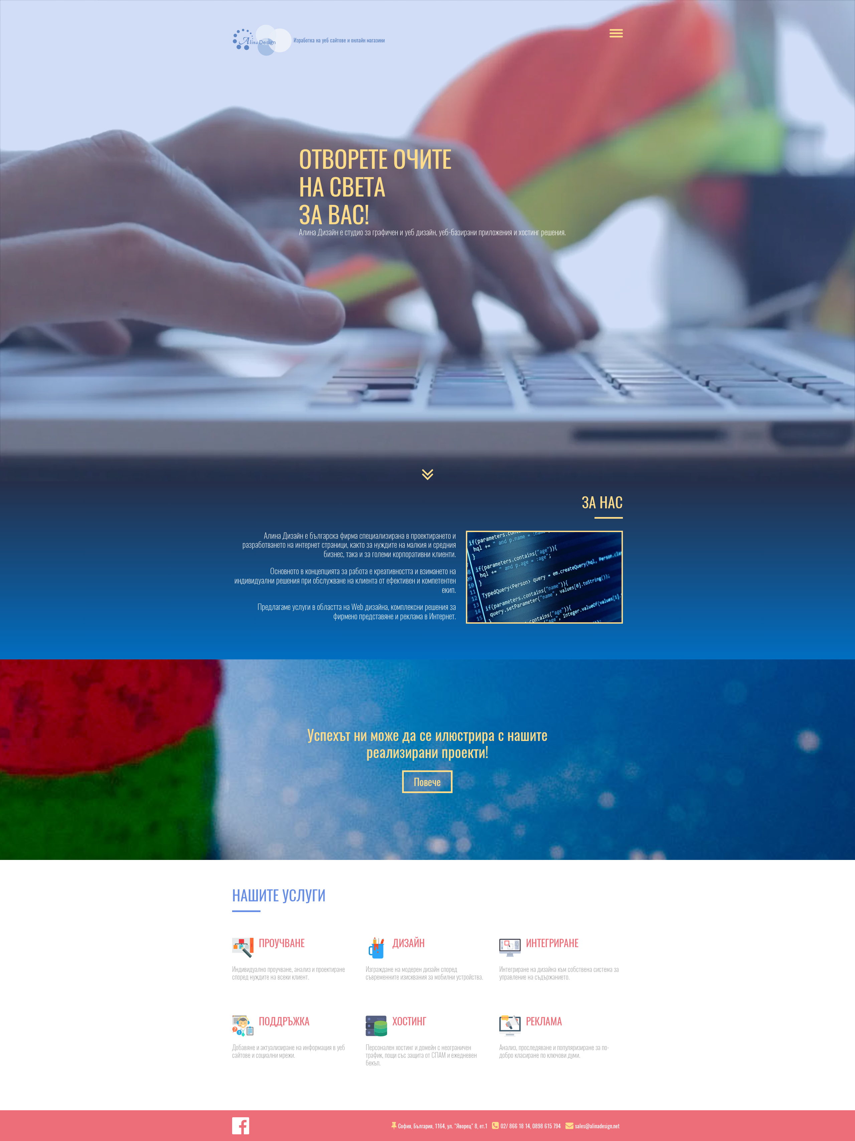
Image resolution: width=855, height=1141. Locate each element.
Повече (427, 781)
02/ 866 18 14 (515, 1126)
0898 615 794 (546, 1126)
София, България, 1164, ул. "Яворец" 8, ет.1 (442, 1126)
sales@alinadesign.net (597, 1126)
